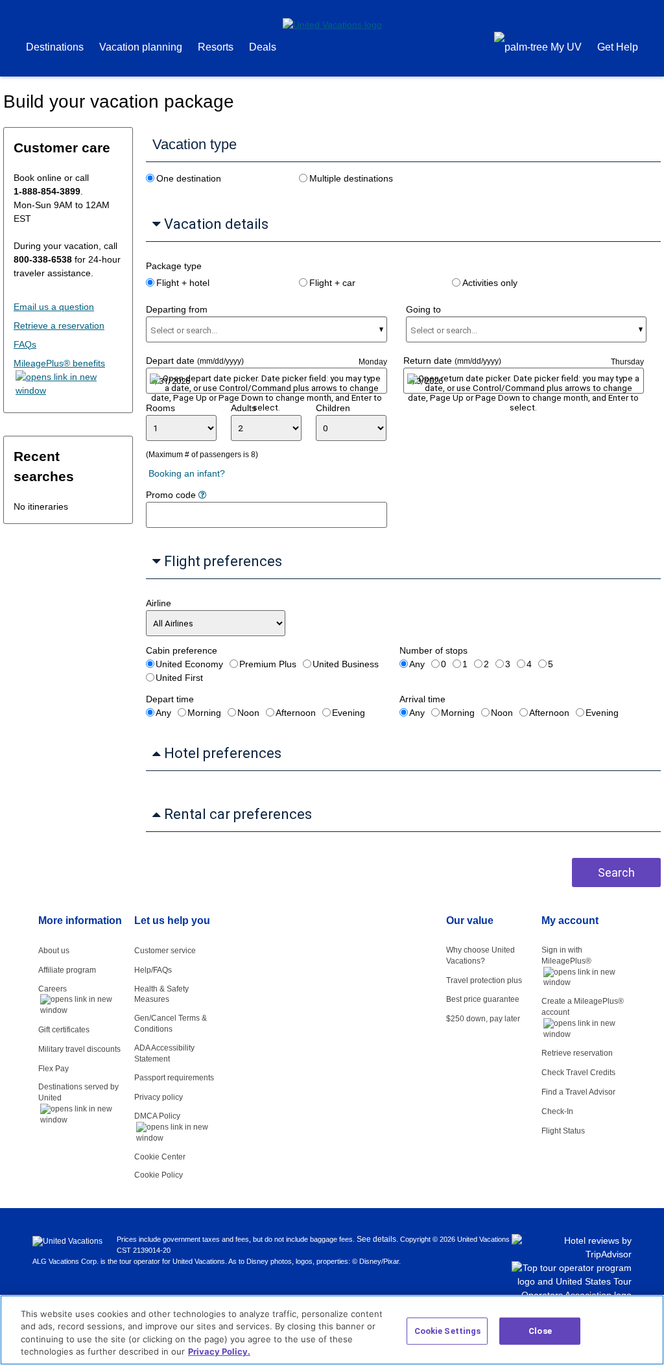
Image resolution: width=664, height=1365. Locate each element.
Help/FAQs (153, 970)
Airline (158, 603)
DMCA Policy (157, 1116)
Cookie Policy (158, 1175)
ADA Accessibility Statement (164, 1053)
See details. (377, 1239)
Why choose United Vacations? (480, 955)
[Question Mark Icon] (202, 494)
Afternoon (296, 712)
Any (417, 664)
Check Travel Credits (578, 1072)
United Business (346, 664)
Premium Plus (267, 664)
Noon (248, 712)
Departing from (177, 309)
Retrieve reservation (577, 1053)
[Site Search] (473, 48)
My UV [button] (565, 47)
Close (540, 1331)
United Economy (189, 664)
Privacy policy (158, 1097)
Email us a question (54, 307)
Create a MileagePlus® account (582, 1007)
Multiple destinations (351, 178)
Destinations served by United (78, 1092)
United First (179, 677)
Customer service (165, 950)
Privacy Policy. (219, 1351)
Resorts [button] (215, 47)
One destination (188, 178)
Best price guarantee (482, 999)
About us (53, 950)
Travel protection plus (484, 980)
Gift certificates (63, 1029)
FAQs (25, 344)
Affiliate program (67, 970)
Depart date (195, 360)
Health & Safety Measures (161, 994)
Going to (423, 309)
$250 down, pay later (483, 1018)
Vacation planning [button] (140, 47)
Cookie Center (159, 1156)
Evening (348, 712)
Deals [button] (262, 47)
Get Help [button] (617, 47)
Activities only (489, 283)
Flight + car (332, 283)
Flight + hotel (182, 283)
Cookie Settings (447, 1331)
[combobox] (185, 330)
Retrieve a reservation (59, 325)
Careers (52, 988)
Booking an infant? (186, 473)
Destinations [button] (55, 47)
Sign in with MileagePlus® (566, 955)
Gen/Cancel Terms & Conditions (170, 1024)
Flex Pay (53, 1068)
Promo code (172, 495)
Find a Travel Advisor (580, 1092)
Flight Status (565, 1130)
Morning (204, 712)
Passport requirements (174, 1077)
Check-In (559, 1111)
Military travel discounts (79, 1049)
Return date (452, 360)
